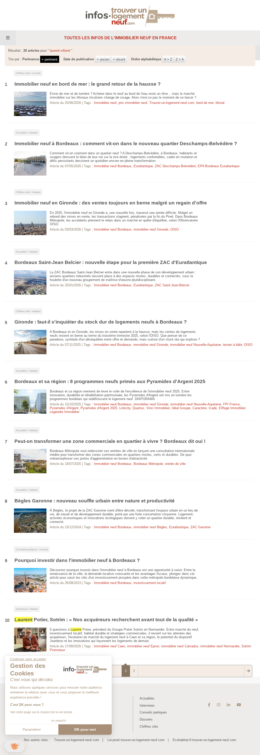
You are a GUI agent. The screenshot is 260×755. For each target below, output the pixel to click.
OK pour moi (85, 729)
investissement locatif (150, 583)
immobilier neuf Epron (143, 646)
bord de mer (205, 103)
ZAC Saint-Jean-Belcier (172, 285)
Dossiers (146, 719)
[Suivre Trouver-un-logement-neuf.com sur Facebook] (209, 705)
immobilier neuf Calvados (179, 646)
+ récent (119, 59)
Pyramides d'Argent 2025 (98, 408)
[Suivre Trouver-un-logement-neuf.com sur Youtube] (239, 705)
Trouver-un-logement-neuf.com (171, 103)
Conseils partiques (153, 712)
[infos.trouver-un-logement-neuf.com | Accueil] (130, 15)
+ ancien (103, 59)
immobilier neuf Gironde (151, 229)
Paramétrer (32, 729)
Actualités (147, 698)
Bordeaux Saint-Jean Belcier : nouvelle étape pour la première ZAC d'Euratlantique (110, 262)
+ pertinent (49, 59)
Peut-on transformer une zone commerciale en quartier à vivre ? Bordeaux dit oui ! (109, 441)
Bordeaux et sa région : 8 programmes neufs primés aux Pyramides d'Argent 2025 (109, 381)
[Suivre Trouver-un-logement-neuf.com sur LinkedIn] (228, 705)
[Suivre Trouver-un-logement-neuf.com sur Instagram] (218, 705)
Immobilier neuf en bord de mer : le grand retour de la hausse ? (87, 84)
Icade (213, 408)
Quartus (138, 408)
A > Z (168, 59)
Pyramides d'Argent (64, 408)
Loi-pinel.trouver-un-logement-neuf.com (136, 740)
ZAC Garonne (200, 527)
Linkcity (125, 408)
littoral (220, 103)
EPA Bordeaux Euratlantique (218, 166)
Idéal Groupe (181, 408)
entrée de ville (175, 464)
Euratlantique (143, 166)
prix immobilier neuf (133, 103)
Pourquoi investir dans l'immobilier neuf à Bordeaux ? (77, 560)
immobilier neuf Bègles (150, 527)
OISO (174, 229)
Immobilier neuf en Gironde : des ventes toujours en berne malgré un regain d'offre (110, 202)
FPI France (231, 404)
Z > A (180, 59)
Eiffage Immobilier (232, 408)
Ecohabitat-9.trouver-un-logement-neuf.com (204, 740)
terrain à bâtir (232, 345)
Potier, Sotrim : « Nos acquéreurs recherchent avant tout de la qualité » (106, 619)
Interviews (147, 705)
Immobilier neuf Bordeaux (113, 166)
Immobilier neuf (105, 103)
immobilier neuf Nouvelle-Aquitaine (195, 345)
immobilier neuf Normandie (219, 646)
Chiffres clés (149, 726)
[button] (15, 746)
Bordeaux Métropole (148, 464)
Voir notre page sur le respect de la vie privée (41, 712)
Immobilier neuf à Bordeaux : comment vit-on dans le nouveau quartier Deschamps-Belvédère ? (125, 143)
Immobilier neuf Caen (109, 646)
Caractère (199, 408)
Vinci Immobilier (158, 408)
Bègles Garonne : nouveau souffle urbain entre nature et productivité (94, 500)
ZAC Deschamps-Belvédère (175, 166)
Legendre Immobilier (64, 412)
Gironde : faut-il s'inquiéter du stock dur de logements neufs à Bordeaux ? (100, 322)
